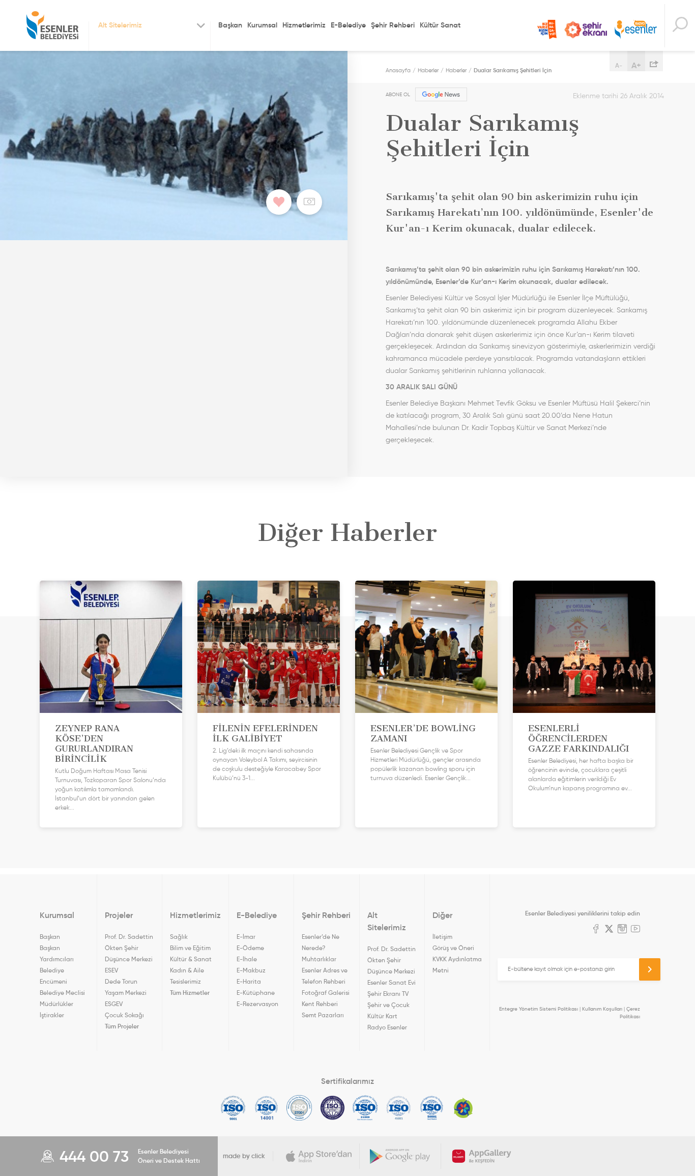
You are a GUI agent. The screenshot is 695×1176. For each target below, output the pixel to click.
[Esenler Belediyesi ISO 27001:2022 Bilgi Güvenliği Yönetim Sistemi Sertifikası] (299, 1108)
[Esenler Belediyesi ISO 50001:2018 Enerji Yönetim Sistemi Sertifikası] (432, 1108)
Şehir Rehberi (393, 25)
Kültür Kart (382, 1016)
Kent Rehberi (320, 1004)
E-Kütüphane (256, 992)
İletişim (442, 936)
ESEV (111, 970)
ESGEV (114, 1004)
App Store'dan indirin (319, 1156)
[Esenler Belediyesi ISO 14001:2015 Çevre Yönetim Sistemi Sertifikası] (266, 1108)
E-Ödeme (250, 948)
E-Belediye (348, 25)
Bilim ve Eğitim (190, 948)
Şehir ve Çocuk (388, 1005)
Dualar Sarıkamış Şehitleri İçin (513, 70)
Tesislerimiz (185, 981)
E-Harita (249, 981)
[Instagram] (622, 929)
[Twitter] (609, 929)
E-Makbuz (251, 970)
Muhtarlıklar (319, 959)
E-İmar (246, 936)
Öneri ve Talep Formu (547, 29)
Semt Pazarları (323, 1015)
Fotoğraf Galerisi (326, 992)
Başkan (230, 25)
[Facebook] (595, 929)
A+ (636, 65)
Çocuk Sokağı (124, 1015)
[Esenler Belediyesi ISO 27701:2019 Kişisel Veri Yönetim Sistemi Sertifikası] (332, 1108)
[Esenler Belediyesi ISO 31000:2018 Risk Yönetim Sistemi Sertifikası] (366, 1108)
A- (618, 65)
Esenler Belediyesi (52, 25)
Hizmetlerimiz (304, 25)
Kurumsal (262, 25)
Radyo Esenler (636, 30)
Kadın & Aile (187, 970)
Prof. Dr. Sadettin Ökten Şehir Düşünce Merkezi (129, 948)
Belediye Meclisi (62, 992)
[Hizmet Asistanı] (679, 25)
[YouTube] (635, 929)
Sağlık (179, 936)
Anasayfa (398, 70)
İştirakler (52, 1015)
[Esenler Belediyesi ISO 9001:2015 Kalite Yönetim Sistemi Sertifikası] (233, 1108)
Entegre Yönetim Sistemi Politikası (538, 1009)
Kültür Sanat (440, 25)
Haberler (428, 70)
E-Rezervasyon (257, 1004)
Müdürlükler (56, 1004)
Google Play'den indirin (400, 1156)
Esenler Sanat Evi (391, 982)
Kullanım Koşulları (602, 1009)
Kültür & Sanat (191, 959)
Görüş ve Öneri (453, 948)
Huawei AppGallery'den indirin (482, 1156)
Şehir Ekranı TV (585, 29)
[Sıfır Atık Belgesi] (463, 1108)
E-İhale (247, 959)
